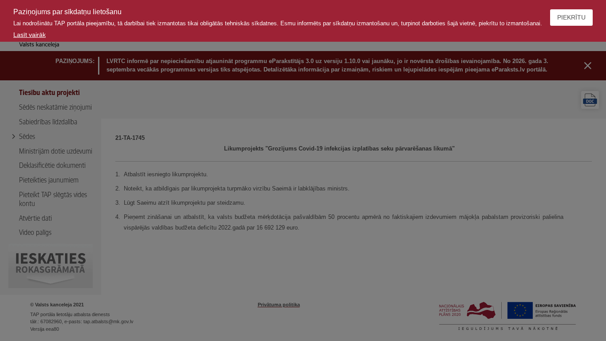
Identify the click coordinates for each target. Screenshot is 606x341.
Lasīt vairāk (29, 34)
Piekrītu (571, 17)
